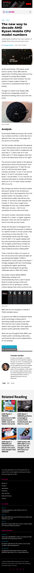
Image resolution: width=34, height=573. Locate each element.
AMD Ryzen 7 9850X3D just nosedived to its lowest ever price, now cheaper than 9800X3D (9, 447)
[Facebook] (10, 569)
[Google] (23, 569)
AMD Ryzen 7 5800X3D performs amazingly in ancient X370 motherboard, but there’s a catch (24, 419)
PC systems (5, 548)
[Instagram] (13, 569)
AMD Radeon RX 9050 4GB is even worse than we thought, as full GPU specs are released (23, 447)
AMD (3, 20)
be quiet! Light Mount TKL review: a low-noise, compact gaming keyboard (16, 544)
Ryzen (12, 383)
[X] (17, 569)
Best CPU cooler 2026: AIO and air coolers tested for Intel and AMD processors (17, 524)
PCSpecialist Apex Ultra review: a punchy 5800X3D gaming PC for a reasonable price (15, 551)
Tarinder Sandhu (8, 45)
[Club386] (8, 12)
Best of (4, 508)
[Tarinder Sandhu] (6, 367)
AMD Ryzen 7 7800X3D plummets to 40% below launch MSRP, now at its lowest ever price (8, 419)
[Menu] (30, 12)
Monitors (4, 534)
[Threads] (20, 569)
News (7, 20)
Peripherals (5, 541)
